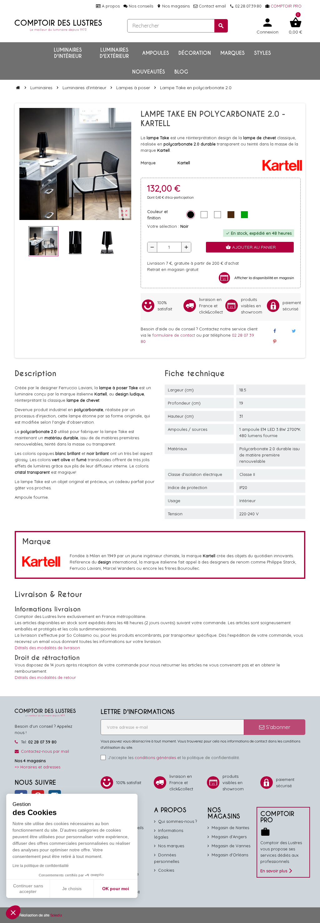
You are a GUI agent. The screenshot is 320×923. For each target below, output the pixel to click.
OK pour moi (115, 888)
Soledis (56, 915)
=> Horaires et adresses (37, 766)
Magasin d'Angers (229, 836)
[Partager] (274, 331)
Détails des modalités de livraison (47, 647)
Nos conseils (140, 5)
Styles (262, 53)
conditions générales (155, 757)
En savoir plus (273, 870)
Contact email (212, 5)
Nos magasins (173, 5)
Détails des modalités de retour (45, 677)
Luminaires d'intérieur (68, 53)
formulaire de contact (174, 335)
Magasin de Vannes (231, 845)
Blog (181, 72)
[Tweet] (294, 331)
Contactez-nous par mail (45, 751)
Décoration (194, 53)
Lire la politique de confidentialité (40, 866)
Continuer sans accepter (28, 888)
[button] (13, 912)
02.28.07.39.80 (246, 5)
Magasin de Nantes (230, 827)
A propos (110, 5)
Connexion (267, 25)
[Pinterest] (274, 341)
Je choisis (72, 888)
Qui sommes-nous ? (177, 821)
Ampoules (155, 53)
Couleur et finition (157, 214)
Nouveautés (148, 72)
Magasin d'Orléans (230, 854)
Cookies (166, 870)
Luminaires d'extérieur (114, 53)
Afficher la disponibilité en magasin (264, 277)
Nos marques (171, 845)
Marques (232, 53)
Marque (148, 162)
